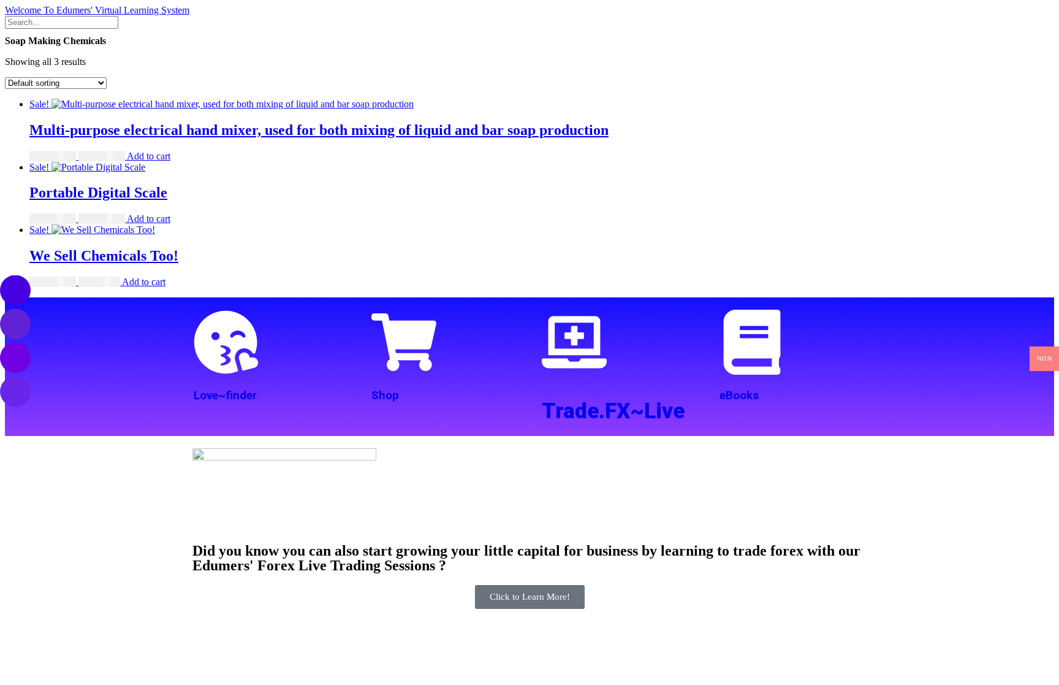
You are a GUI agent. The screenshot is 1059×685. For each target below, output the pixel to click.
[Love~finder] (226, 342)
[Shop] (403, 342)
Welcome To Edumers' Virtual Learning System (97, 10)
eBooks (739, 395)
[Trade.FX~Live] (574, 342)
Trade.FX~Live (613, 411)
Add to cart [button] (148, 156)
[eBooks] (751, 342)
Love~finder (225, 395)
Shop (385, 395)
